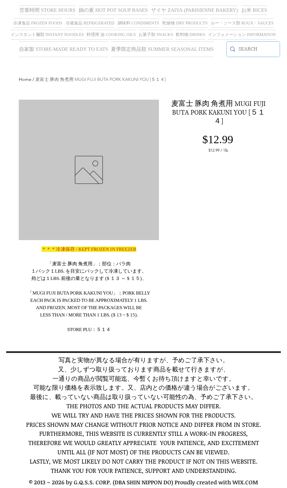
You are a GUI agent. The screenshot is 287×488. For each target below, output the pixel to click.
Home (25, 79)
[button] (194, 10)
